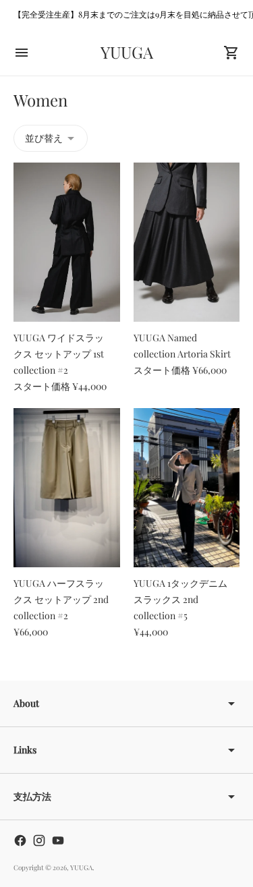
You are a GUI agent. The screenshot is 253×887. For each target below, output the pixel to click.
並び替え (44, 138)
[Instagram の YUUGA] (39, 840)
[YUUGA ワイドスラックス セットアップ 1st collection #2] (66, 242)
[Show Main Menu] (21, 52)
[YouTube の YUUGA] (58, 840)
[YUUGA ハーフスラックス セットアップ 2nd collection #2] (66, 487)
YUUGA (81, 867)
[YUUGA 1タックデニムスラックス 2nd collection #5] (187, 487)
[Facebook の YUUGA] (20, 840)
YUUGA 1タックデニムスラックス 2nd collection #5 (180, 599)
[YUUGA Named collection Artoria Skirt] (187, 242)
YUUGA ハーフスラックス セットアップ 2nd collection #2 (61, 599)
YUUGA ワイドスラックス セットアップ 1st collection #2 (58, 353)
